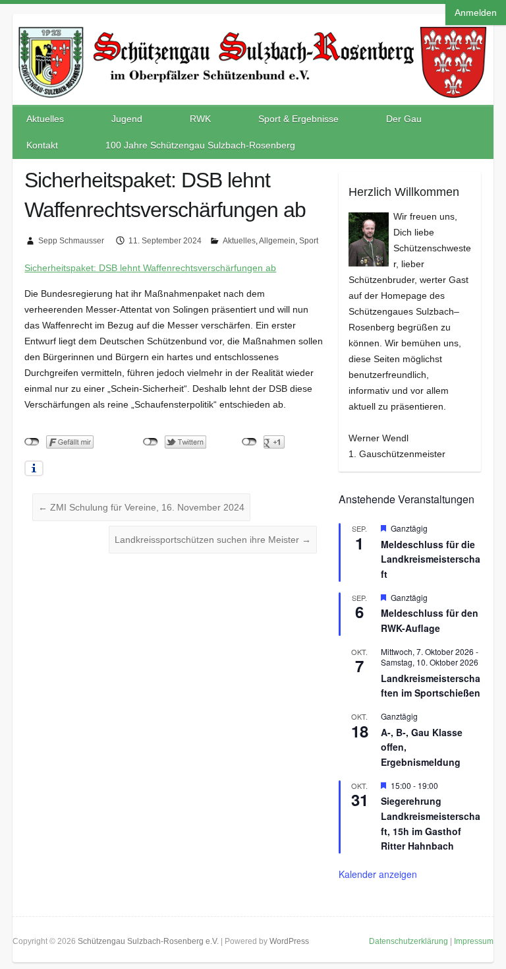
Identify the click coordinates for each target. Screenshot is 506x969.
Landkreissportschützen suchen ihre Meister (213, 539)
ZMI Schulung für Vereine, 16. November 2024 (141, 507)
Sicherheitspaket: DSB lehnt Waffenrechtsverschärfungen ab (150, 268)
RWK (200, 118)
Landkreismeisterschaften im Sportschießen (430, 686)
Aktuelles (45, 118)
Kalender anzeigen (378, 874)
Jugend (126, 118)
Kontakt (42, 145)
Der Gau (404, 118)
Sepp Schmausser (71, 240)
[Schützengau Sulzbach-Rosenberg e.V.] (253, 27)
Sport (308, 240)
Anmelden (476, 12)
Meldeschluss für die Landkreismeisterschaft (430, 559)
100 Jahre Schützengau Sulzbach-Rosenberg (200, 145)
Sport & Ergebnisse (298, 118)
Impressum (473, 941)
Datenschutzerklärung (408, 941)
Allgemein (277, 240)
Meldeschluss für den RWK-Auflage (429, 620)
